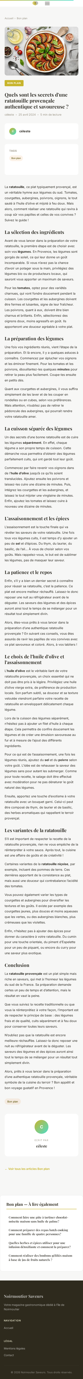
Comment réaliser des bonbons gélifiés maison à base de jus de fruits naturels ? (40, 1257)
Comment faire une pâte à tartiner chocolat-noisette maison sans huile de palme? (38, 1219)
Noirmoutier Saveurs (23, 1296)
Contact (9, 1355)
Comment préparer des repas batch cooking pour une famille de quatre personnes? (38, 1232)
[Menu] (47, 3)
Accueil (9, 18)
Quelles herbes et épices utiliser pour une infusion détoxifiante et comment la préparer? (40, 1245)
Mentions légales (14, 1348)
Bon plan (22, 18)
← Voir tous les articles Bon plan (27, 1169)
